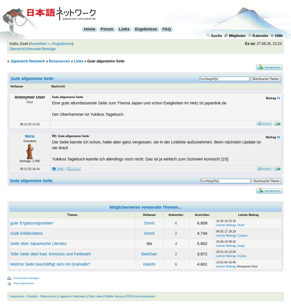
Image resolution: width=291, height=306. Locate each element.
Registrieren (62, 44)
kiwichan (149, 254)
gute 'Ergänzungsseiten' (31, 223)
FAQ (167, 29)
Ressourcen (59, 61)
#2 (278, 137)
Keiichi (149, 264)
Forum (107, 29)
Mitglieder (237, 36)
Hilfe (279, 36)
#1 (278, 98)
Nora (29, 136)
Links (124, 29)
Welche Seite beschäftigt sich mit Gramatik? (50, 264)
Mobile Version (114, 296)
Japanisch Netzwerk (27, 61)
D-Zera (241, 256)
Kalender (260, 36)
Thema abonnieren (23, 283)
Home (89, 29)
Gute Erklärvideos (26, 233)
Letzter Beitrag (226, 225)
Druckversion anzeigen (26, 278)
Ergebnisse (146, 29)
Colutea (242, 235)
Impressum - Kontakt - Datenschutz (33, 296)
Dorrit (149, 223)
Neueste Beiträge (42, 49)
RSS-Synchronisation (141, 296)
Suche (216, 36)
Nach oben (95, 296)
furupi (241, 245)
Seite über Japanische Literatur (38, 243)
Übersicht (17, 49)
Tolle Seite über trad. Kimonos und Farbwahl (50, 254)
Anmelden (38, 44)
